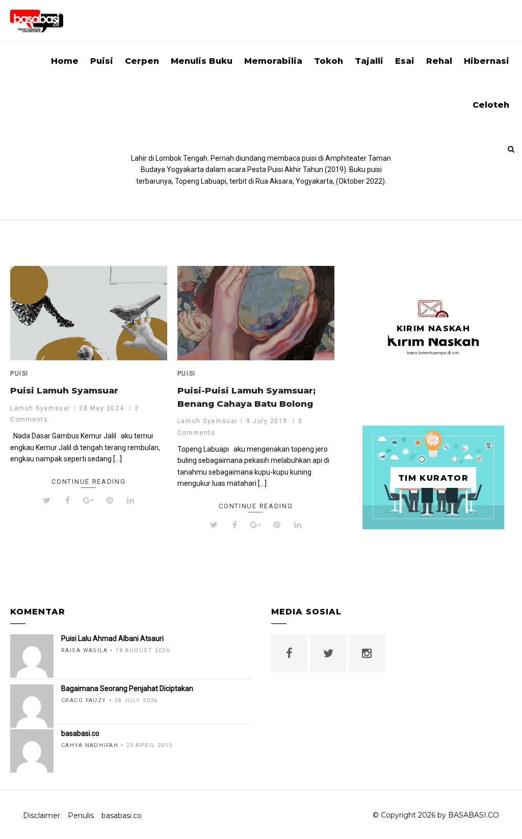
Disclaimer (41, 815)
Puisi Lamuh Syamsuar (64, 390)
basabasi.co (121, 815)
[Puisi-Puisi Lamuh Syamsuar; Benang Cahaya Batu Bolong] (255, 313)
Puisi (19, 373)
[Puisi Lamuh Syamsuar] (88, 313)
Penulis (81, 815)
